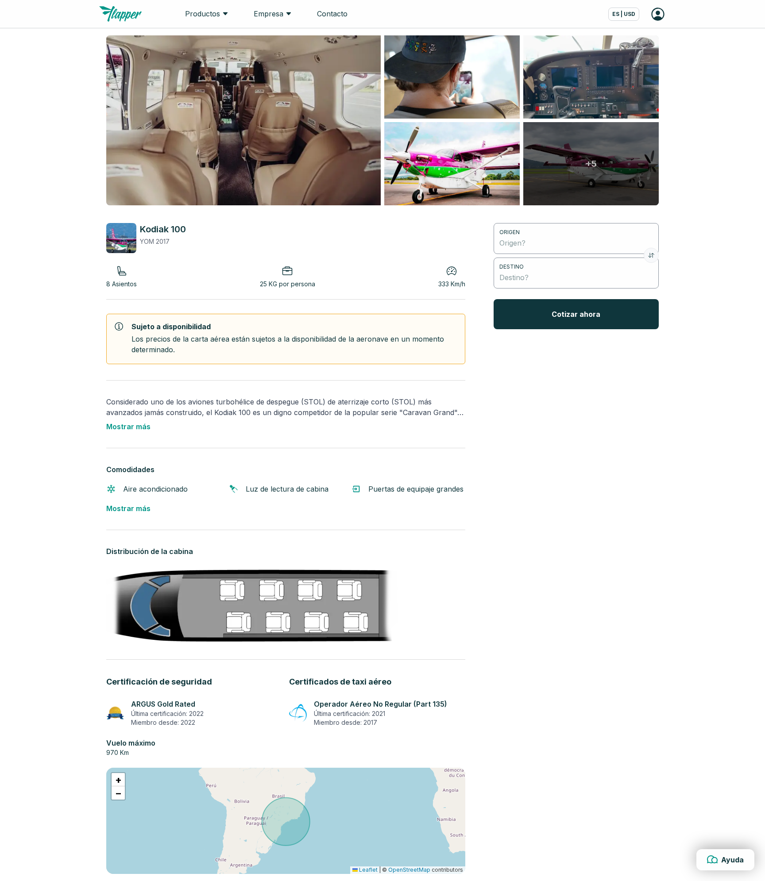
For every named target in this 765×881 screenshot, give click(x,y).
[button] (118, 779)
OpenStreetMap (409, 869)
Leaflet (368, 869)
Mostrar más (128, 426)
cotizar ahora (576, 314)
